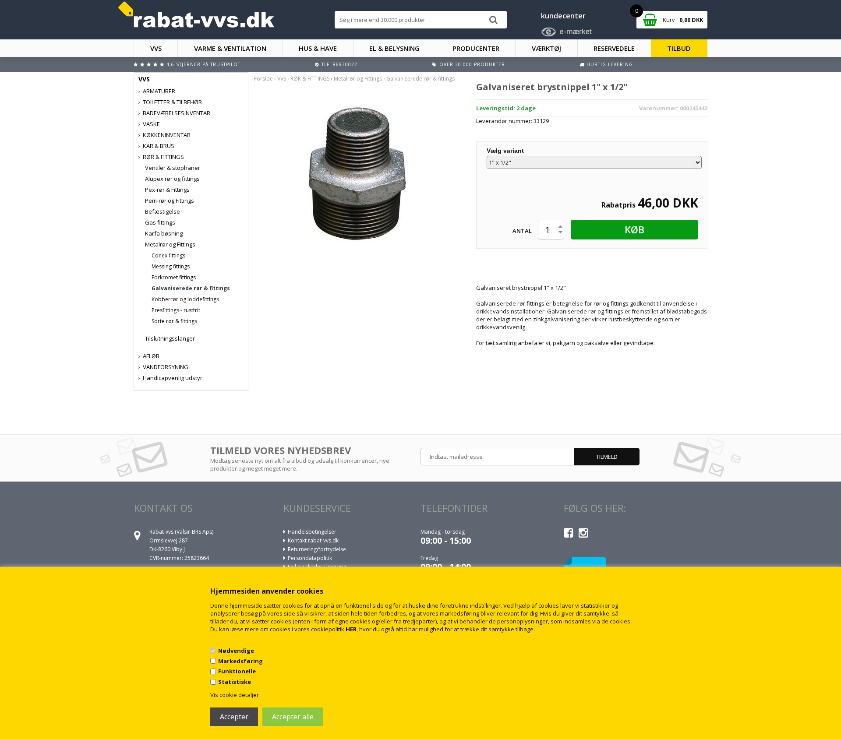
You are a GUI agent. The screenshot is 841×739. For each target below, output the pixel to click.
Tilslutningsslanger (170, 338)
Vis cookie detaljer (234, 695)
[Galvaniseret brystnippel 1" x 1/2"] (358, 172)
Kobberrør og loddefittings (185, 299)
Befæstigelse (162, 211)
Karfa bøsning (164, 233)
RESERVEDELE (614, 48)
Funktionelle (237, 671)
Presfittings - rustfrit (176, 310)
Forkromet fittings (174, 277)
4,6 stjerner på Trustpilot (203, 64)
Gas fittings (160, 222)
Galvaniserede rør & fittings (191, 288)
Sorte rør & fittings (174, 321)
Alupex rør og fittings (172, 179)
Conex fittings (168, 255)
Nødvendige (236, 651)
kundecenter (563, 16)
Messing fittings (171, 266)
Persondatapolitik (310, 558)
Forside (263, 78)
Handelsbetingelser (312, 531)
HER (351, 629)
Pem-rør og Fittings (169, 200)
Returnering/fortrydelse (317, 549)
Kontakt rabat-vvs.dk (313, 540)
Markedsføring (240, 661)
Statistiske (234, 682)
